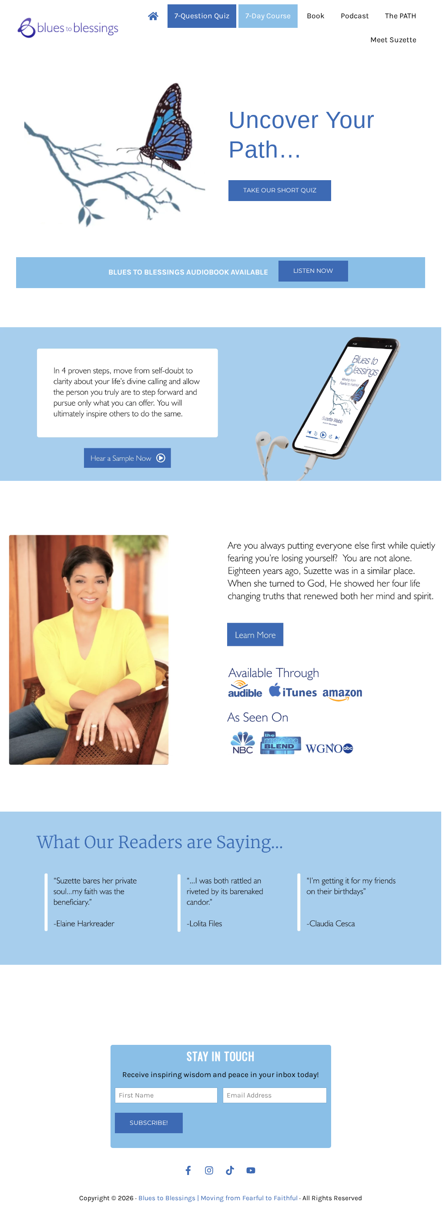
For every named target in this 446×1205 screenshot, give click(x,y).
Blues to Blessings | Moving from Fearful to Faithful (218, 1198)
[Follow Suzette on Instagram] (211, 1170)
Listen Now (313, 270)
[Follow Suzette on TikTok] (232, 1170)
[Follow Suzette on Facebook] (188, 1170)
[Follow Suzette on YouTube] (253, 1170)
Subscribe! (149, 1122)
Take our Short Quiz (279, 190)
